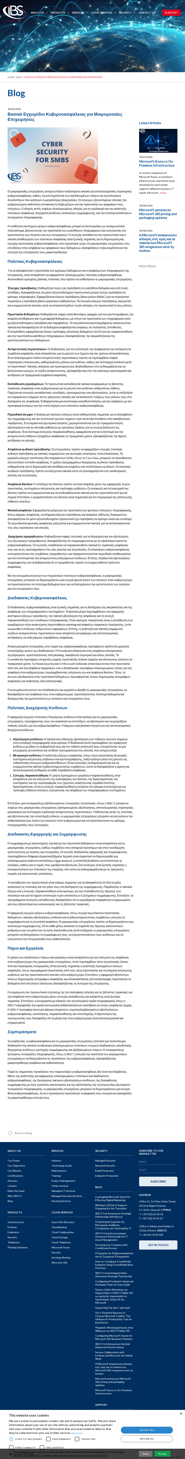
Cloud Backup (59, 1227)
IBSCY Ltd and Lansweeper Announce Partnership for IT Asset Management (111, 1236)
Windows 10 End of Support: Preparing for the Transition (111, 1207)
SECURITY (125, 12)
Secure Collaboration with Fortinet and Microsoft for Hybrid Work (113, 1355)
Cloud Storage (59, 1237)
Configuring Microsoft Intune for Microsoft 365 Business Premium (113, 1337)
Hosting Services (61, 1201)
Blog (10, 1201)
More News (147, 266)
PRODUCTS (58, 12)
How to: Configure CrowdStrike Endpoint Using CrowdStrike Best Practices (114, 1264)
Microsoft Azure (60, 1247)
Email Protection (104, 1170)
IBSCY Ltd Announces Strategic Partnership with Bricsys (113, 1215)
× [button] (181, 1413)
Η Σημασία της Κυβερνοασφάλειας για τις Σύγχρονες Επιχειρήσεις (114, 1255)
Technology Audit (61, 1165)
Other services (59, 1185)
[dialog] (92, 1434)
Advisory (56, 1160)
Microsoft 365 (59, 1262)
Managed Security (105, 1160)
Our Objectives (16, 1165)
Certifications (15, 1175)
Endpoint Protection (106, 1175)
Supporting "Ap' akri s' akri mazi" (112, 1307)
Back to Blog (23, 1133)
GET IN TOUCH (158, 1245)
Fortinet (12, 1227)
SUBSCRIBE (158, 1181)
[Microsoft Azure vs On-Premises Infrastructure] (158, 141)
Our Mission (14, 1170)
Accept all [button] (147, 1430)
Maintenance (58, 1170)
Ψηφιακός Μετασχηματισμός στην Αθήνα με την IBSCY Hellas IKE (114, 1329)
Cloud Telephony (61, 1242)
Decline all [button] (147, 1438)
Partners (13, 1180)
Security (12, 1237)
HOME (11, 77)
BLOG (19, 77)
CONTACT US (146, 12)
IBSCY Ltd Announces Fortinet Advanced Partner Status (112, 1345)
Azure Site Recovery (62, 1222)
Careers (12, 1185)
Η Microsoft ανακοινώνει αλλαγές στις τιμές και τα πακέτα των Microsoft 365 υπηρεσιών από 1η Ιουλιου (158, 243)
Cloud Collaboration (62, 1232)
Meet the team (16, 1190)
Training (56, 1175)
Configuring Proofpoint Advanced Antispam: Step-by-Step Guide (114, 1283)
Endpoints (13, 1232)
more (163, 192)
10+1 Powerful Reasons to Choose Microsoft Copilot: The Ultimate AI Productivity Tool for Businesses (113, 1317)
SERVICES (78, 12)
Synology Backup (61, 1257)
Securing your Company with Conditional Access (111, 1246)
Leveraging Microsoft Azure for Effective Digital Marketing (112, 1198)
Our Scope (14, 1160)
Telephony (14, 1242)
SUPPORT (171, 12)
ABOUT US (37, 12)
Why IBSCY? (15, 1195)
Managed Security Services (66, 1195)
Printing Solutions (18, 1247)
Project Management (63, 1180)
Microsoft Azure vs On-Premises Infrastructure (157, 163)
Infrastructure (16, 1222)
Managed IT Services (63, 1190)
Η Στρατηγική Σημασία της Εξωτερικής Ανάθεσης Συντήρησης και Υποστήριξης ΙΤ (113, 1225)
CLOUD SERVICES (101, 12)
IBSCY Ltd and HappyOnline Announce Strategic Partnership (113, 1274)
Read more (77, 1433)
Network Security (105, 1165)
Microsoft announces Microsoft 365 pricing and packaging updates (158, 214)
